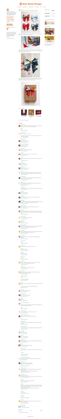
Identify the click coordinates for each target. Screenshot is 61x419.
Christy (22, 289)
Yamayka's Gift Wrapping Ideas (25, 357)
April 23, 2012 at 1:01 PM (24, 300)
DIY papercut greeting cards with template (38, 116)
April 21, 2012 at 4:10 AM (24, 254)
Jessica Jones (22, 132)
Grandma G (22, 124)
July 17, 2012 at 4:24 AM (24, 359)
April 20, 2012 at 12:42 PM (24, 233)
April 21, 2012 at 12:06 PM (24, 264)
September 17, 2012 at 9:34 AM (25, 372)
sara (21, 379)
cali (21, 298)
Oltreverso (22, 256)
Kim (21, 171)
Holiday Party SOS (23, 326)
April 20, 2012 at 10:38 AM (24, 203)
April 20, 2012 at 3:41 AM (24, 160)
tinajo (21, 162)
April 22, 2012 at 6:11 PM (24, 287)
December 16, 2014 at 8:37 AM (25, 407)
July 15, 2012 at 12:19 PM (24, 355)
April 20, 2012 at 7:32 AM (24, 185)
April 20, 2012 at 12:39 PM (24, 228)
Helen (21, 191)
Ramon (22, 395)
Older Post (41, 410)
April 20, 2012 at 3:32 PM (24, 243)
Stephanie (22, 220)
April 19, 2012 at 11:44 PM (24, 146)
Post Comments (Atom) (25, 412)
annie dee (22, 230)
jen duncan (22, 235)
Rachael (22, 200)
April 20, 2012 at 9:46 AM (24, 198)
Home (30, 410)
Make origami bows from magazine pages (28, 10)
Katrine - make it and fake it (24, 302)
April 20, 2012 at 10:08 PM (24, 250)
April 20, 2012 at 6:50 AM (24, 174)
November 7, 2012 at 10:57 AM (25, 377)
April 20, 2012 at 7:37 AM (24, 189)
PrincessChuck (23, 205)
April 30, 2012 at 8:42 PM (24, 337)
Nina (21, 157)
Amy (21, 335)
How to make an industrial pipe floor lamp (31, 116)
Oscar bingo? (52, 19)
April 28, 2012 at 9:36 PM (24, 333)
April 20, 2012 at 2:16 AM (24, 155)
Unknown (22, 148)
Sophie (22, 252)
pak (21, 282)
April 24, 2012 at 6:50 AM (24, 308)
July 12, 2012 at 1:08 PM (24, 346)
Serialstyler (22, 339)
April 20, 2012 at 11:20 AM (24, 214)
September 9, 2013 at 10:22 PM (25, 393)
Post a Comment (21, 409)
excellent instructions (21, 51)
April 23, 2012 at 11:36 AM (24, 296)
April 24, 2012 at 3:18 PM (24, 324)
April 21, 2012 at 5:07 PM (24, 280)
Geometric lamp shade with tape (24, 116)
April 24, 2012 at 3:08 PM (24, 319)
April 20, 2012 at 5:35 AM (24, 169)
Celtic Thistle (22, 176)
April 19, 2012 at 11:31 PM (24, 130)
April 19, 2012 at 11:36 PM (24, 137)
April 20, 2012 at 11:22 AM (24, 218)
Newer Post (20, 410)
